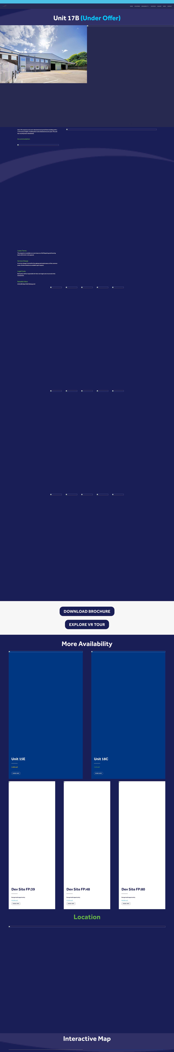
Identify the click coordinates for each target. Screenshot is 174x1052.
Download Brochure (87, 567)
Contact (169, 6)
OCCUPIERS (137, 6)
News (164, 6)
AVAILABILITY (145, 6)
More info (16, 729)
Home (131, 6)
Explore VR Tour (87, 580)
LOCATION (153, 6)
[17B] (43, 82)
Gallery (159, 6)
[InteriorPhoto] (130, 82)
